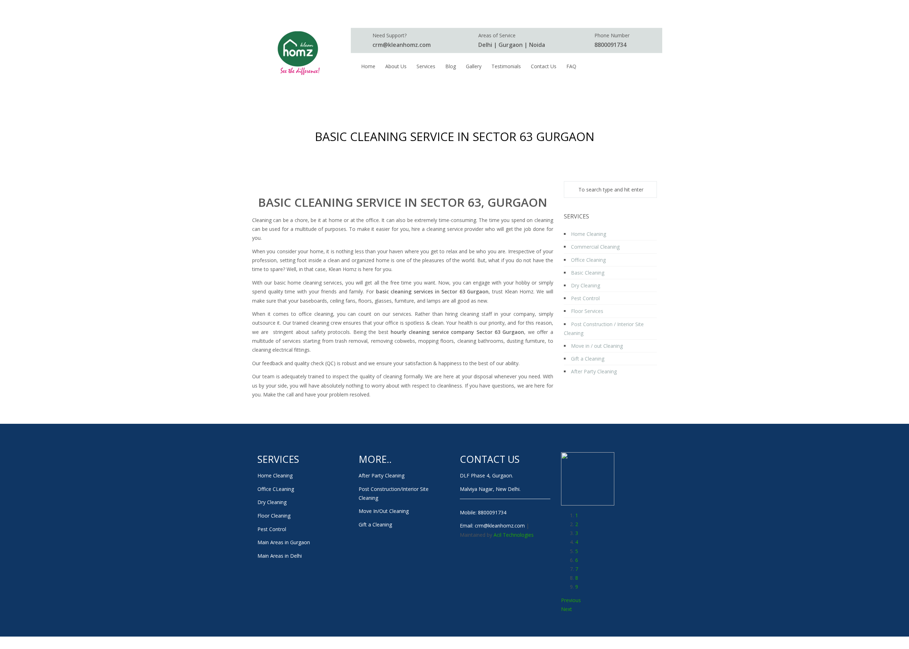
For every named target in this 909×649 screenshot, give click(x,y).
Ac (496, 534)
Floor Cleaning (273, 515)
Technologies (518, 534)
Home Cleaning (275, 475)
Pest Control (271, 529)
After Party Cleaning (381, 475)
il (500, 534)
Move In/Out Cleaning (384, 511)
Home (390, 151)
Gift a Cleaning (375, 524)
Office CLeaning (275, 489)
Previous (571, 600)
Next (566, 609)
